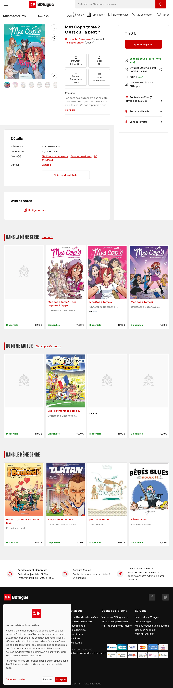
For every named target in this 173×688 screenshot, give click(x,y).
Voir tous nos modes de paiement (87, 653)
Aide (79, 14)
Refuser (47, 679)
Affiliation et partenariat (115, 621)
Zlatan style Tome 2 (60, 519)
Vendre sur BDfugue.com (115, 617)
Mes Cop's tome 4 (100, 302)
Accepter (61, 679)
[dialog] (37, 644)
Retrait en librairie (139, 111)
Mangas (43, 16)
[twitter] (165, 597)
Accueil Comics (77, 629)
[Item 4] (39, 85)
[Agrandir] (54, 76)
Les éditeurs (76, 634)
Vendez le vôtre (138, 121)
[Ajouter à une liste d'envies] (54, 27)
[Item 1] (15, 85)
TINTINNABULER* (144, 634)
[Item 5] (48, 85)
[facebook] (152, 597)
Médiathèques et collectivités (152, 625)
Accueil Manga (77, 625)
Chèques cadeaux (145, 629)
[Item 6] (56, 85)
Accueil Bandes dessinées (83, 617)
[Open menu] (6, 4)
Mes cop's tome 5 (142, 302)
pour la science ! (99, 519)
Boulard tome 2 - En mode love (22, 521)
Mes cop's (47, 237)
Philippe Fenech (75, 42)
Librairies (98, 14)
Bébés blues (139, 519)
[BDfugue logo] (41, 4)
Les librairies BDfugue (147, 617)
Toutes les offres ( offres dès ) (138, 99)
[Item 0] (7, 85)
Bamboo (46, 164)
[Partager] (54, 38)
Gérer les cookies (16, 679)
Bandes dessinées (14, 16)
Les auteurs (75, 642)
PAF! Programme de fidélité (117, 625)
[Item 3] (31, 85)
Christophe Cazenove (78, 39)
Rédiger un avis (37, 210)
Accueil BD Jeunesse (80, 621)
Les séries (74, 638)
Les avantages (143, 621)
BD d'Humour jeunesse (55, 156)
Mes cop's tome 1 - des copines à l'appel (62, 303)
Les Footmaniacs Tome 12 (64, 411)
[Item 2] (23, 85)
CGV (74, 683)
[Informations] (160, 69)
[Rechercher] (160, 4)
